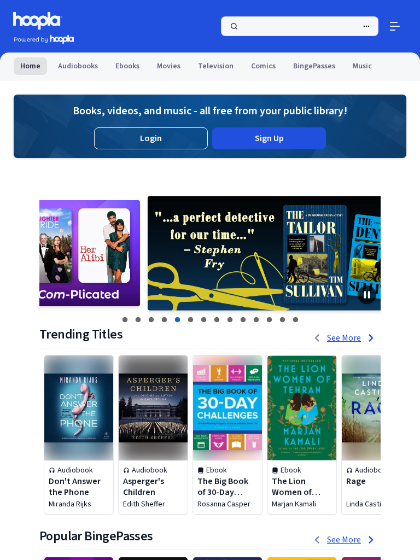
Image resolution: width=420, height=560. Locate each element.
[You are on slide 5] (177, 319)
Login (151, 138)
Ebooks (127, 66)
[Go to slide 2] (137, 319)
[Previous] (317, 338)
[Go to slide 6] (190, 319)
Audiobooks (78, 66)
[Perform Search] (299, 26)
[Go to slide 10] (242, 319)
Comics (263, 66)
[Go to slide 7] (203, 319)
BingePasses (314, 66)
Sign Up (269, 138)
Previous (54, 253)
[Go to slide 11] (255, 319)
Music (362, 66)
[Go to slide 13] (282, 319)
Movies (168, 66)
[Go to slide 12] (269, 319)
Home (30, 66)
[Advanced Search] (366, 26)
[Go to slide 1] (124, 319)
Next (366, 253)
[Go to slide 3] (150, 319)
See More (344, 338)
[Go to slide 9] (229, 319)
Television (216, 66)
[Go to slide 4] (164, 319)
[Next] (370, 338)
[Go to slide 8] (216, 319)
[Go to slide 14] (295, 319)
